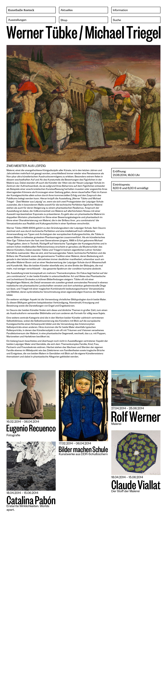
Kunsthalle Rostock (21, 10)
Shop (64, 20)
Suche (117, 20)
